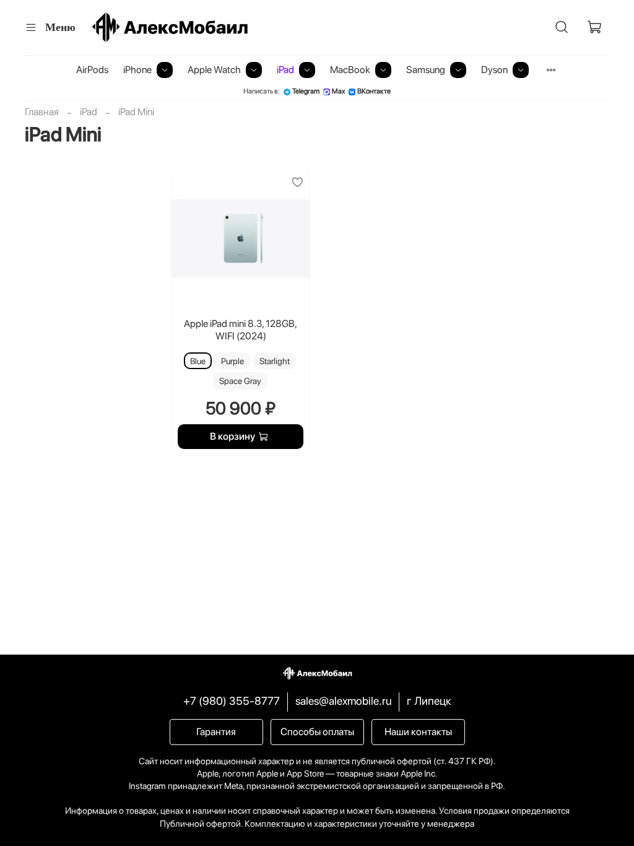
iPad (285, 70)
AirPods (92, 70)
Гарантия (216, 732)
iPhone (137, 70)
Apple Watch (214, 70)
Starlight (274, 361)
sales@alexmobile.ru (343, 700)
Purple (232, 361)
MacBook (350, 70)
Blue (198, 361)
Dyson (494, 70)
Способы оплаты (317, 732)
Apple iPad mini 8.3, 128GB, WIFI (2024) (240, 330)
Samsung (425, 70)
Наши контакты (418, 732)
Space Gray (240, 381)
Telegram (305, 91)
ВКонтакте (374, 91)
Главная (42, 112)
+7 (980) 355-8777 (231, 700)
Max (338, 91)
